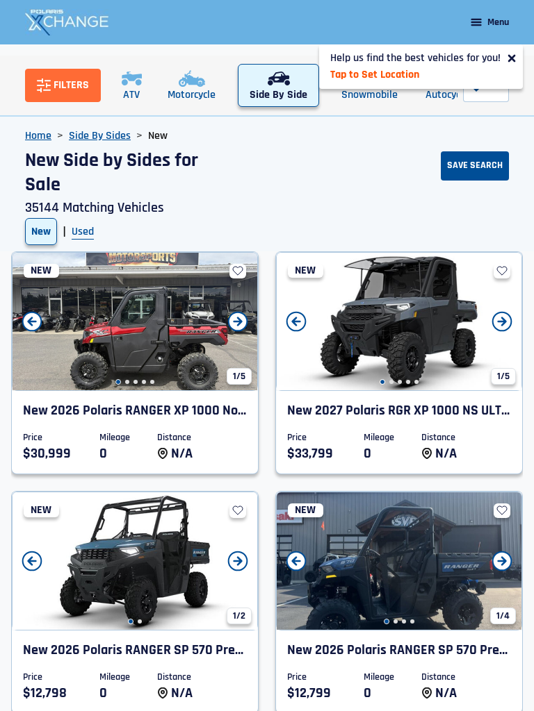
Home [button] (38, 135)
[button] (118, 382)
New (41, 231)
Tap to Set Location (374, 74)
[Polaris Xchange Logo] (66, 22)
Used (83, 231)
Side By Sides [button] (100, 135)
